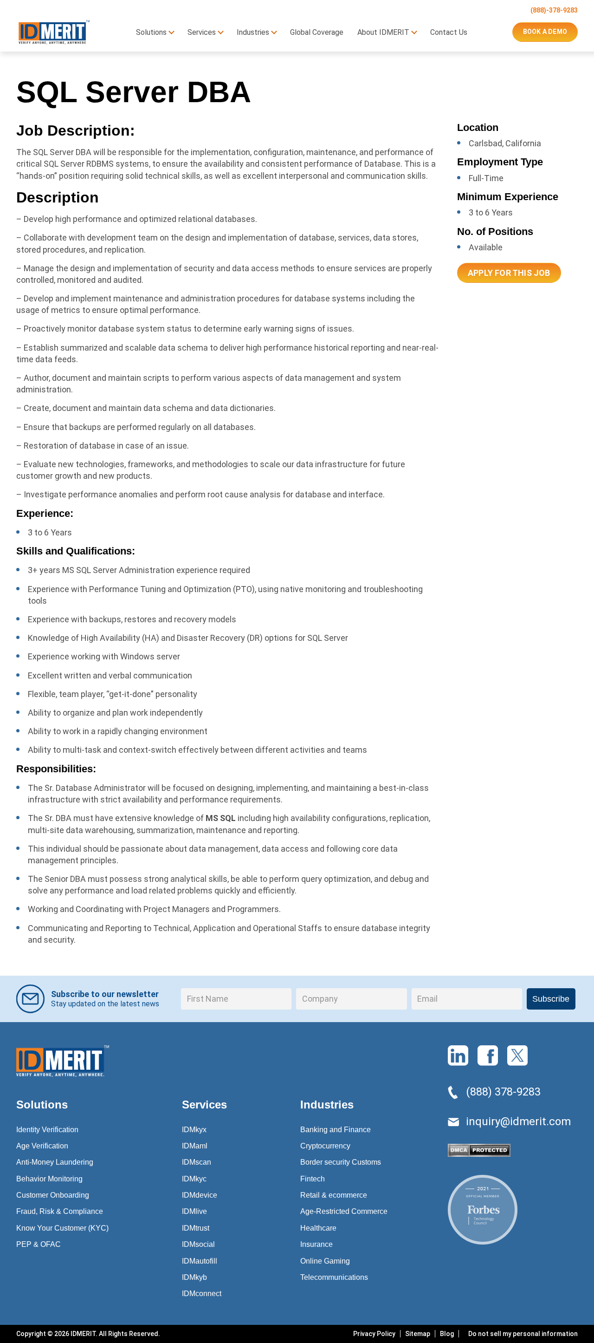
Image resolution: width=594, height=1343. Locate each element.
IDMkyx (194, 1130)
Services (201, 32)
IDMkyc (194, 1179)
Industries (253, 32)
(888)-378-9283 (554, 10)
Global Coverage (316, 32)
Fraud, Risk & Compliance (59, 1211)
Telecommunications (334, 1277)
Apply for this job (509, 273)
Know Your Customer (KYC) (62, 1228)
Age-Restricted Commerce (343, 1211)
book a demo (545, 31)
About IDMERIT (383, 32)
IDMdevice (199, 1195)
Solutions (151, 32)
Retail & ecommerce (333, 1195)
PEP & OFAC (38, 1244)
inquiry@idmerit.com (518, 1121)
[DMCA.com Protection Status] (479, 1152)
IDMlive (194, 1211)
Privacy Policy (374, 1333)
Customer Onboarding (52, 1195)
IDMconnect (201, 1293)
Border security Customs (340, 1162)
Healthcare (318, 1228)
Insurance (316, 1244)
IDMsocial (198, 1244)
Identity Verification (47, 1130)
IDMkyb (194, 1277)
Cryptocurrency (325, 1146)
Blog (447, 1333)
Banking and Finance (335, 1130)
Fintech (312, 1179)
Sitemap (417, 1333)
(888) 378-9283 (503, 1091)
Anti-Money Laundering (54, 1162)
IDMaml (194, 1146)
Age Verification (42, 1146)
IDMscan (196, 1162)
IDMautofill (199, 1261)
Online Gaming (325, 1261)
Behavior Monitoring (49, 1179)
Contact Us (448, 32)
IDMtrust (195, 1228)
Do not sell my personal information (523, 1333)
